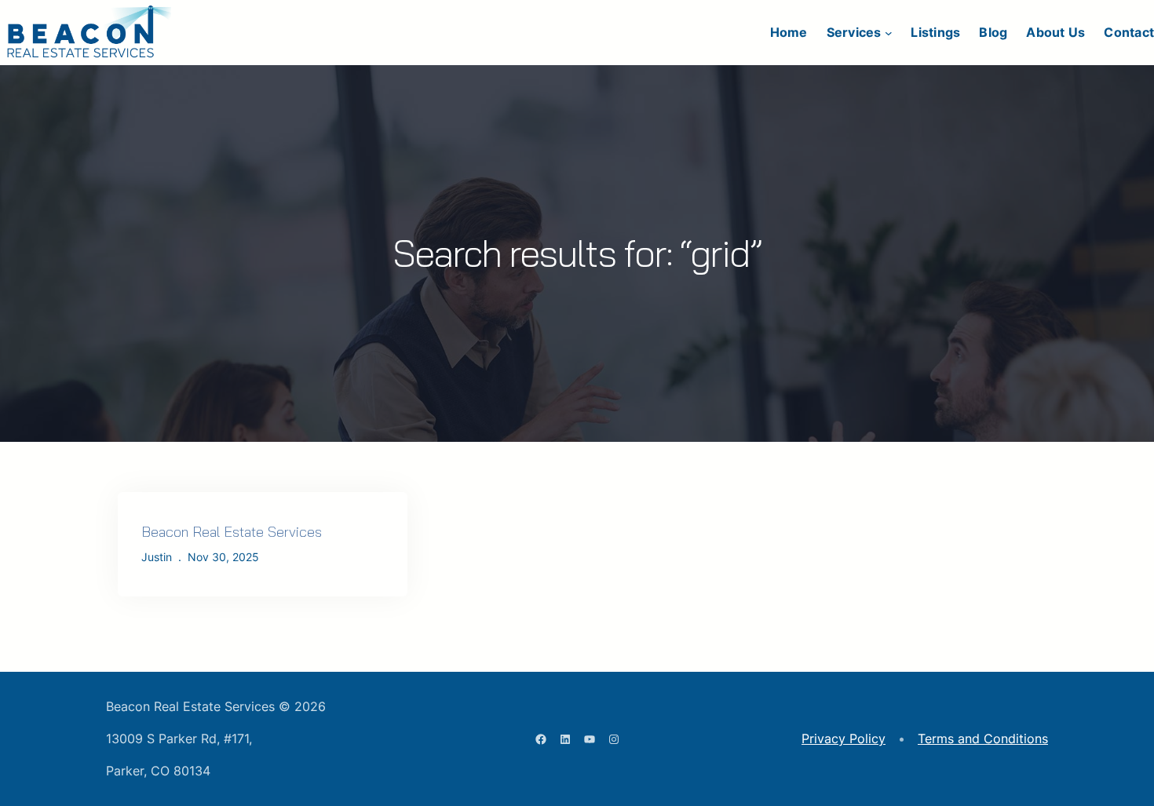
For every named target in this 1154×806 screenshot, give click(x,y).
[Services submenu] (889, 33)
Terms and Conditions (983, 738)
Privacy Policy (844, 738)
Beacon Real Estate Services (231, 532)
